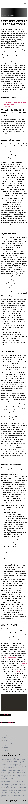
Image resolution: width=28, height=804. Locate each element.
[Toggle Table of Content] (2, 101)
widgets (17, 671)
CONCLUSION (9, 107)
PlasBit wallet (23, 663)
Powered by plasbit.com (8, 15)
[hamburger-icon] (25, 4)
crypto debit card (10, 657)
